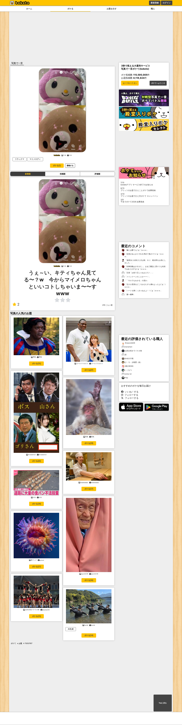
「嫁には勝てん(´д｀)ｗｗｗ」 (136, 250)
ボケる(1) (57, 165)
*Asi (126, 378)
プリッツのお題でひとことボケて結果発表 (138, 189)
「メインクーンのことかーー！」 (137, 277)
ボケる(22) (36, 461)
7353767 (28, 643)
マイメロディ (35, 159)
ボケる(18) (36, 504)
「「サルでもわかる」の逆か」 (136, 280)
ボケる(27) (88, 370)
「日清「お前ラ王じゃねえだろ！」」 (139, 273)
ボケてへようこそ (158, 83)
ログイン (167, 3)
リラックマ (19, 159)
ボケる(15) (36, 616)
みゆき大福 (129, 358)
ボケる (70, 8)
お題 (20, 643)
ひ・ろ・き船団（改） (133, 362)
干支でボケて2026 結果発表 (132, 201)
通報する (70, 165)
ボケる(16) (88, 580)
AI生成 (71, 629)
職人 (153, 8)
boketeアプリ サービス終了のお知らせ (137, 183)
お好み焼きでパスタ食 (133, 351)
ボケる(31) (36, 363)
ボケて (13, 643)
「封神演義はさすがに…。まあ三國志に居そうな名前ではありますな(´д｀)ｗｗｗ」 (145, 267)
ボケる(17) (36, 567)
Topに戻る (163, 703)
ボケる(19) (88, 443)
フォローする (130, 394)
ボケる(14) (88, 635)
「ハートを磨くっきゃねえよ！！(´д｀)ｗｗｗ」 (143, 291)
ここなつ (128, 370)
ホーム (29, 8)
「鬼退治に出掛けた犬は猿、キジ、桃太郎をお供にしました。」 (145, 261)
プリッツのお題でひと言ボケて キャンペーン (139, 195)
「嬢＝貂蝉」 (129, 294)
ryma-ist (128, 374)
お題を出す (112, 8)
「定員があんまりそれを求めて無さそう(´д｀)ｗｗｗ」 (144, 255)
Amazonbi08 (130, 343)
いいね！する (130, 391)
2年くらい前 (107, 305)
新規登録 (155, 3)
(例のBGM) (129, 366)
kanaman (128, 347)
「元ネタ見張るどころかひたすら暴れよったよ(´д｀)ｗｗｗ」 (144, 285)
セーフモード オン (130, 83)
